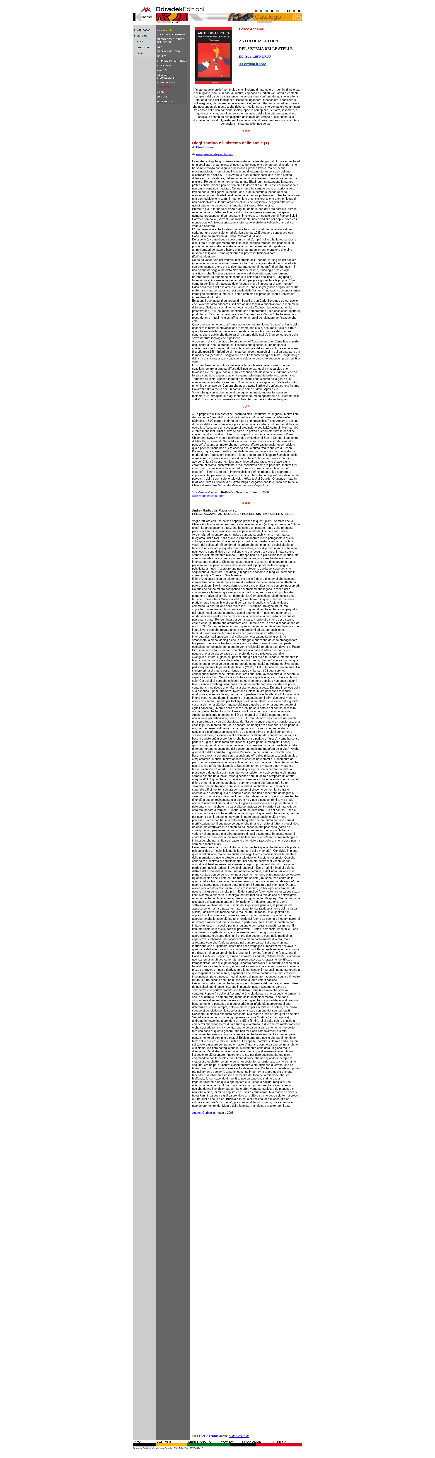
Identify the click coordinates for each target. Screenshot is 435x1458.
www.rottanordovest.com (208, 495)
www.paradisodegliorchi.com (214, 154)
